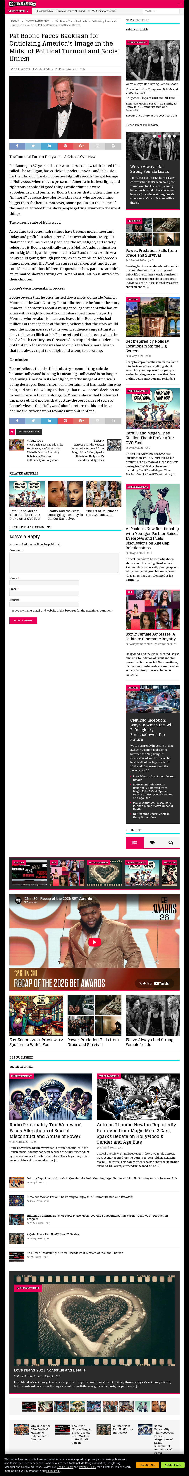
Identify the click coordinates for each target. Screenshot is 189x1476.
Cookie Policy (65, 1466)
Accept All (173, 1465)
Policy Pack (53, 1470)
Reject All (147, 1465)
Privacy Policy (87, 1466)
